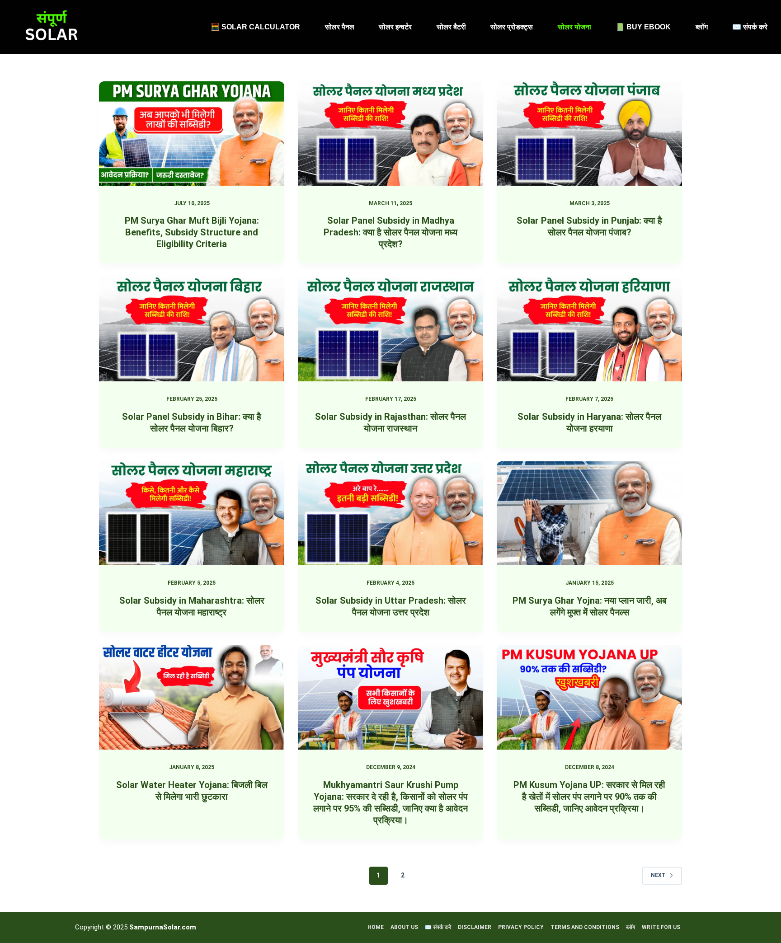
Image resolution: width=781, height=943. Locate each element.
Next (658, 875)
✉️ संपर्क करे (749, 27)
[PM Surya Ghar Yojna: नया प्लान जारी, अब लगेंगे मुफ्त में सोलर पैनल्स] (589, 513)
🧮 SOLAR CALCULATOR (255, 27)
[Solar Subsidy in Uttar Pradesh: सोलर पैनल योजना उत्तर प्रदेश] (390, 513)
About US (404, 927)
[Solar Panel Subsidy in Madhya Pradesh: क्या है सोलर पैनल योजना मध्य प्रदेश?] (390, 133)
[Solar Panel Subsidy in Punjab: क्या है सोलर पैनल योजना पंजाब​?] (589, 133)
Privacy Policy (521, 927)
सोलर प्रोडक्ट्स (511, 27)
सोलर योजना (574, 27)
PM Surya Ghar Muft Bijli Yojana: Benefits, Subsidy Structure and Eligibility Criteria (192, 232)
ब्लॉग (702, 27)
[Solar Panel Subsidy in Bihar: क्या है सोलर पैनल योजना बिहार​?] (191, 329)
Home (375, 927)
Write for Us (661, 927)
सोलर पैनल (339, 27)
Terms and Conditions (584, 927)
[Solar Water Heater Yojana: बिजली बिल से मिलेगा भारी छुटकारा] (191, 697)
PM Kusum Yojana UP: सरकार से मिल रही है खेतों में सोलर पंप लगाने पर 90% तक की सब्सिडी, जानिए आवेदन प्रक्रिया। (589, 796)
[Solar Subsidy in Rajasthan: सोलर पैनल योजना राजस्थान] (390, 329)
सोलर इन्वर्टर (395, 27)
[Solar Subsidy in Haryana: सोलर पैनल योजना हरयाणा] (589, 329)
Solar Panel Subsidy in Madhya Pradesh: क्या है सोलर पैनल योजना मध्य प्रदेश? (390, 232)
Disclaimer (474, 927)
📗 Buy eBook (643, 27)
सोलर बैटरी (451, 27)
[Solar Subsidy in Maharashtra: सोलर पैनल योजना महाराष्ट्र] (191, 513)
